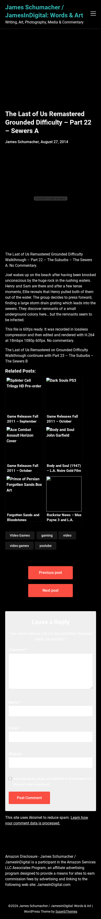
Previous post (50, 572)
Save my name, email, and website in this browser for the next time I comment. (52, 781)
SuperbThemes (66, 911)
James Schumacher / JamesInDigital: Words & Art (44, 11)
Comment (18, 650)
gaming (47, 535)
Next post (50, 590)
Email (15, 728)
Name (15, 702)
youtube (45, 546)
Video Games (20, 535)
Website (15, 754)
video (67, 535)
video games (19, 546)
